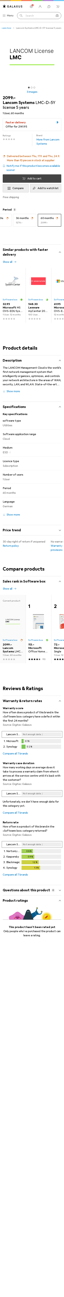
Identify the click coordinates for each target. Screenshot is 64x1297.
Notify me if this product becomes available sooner (33, 168)
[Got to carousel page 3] (34, 87)
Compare (18, 188)
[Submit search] (21, 15)
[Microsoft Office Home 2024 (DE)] (38, 629)
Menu (10, 15)
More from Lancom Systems (48, 139)
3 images (32, 92)
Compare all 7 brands (15, 753)
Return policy (11, 546)
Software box (10, 299)
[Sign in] (40, 6)
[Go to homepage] (12, 6)
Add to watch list (48, 188)
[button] (32, 158)
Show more (13, 391)
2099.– (9, 97)
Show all (7, 262)
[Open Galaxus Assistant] (49, 6)
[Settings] (31, 6)
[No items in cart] (58, 6)
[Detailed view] (32, 740)
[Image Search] (57, 15)
